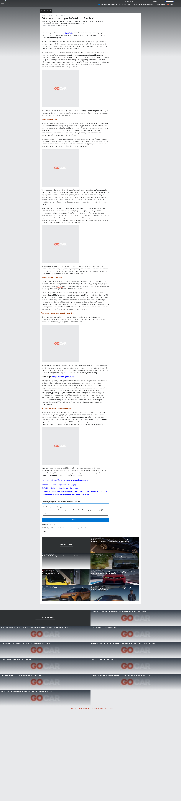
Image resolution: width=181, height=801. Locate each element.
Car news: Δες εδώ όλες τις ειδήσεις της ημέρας (59, 485)
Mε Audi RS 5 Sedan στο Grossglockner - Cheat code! (60, 488)
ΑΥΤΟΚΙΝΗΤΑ (112, 5)
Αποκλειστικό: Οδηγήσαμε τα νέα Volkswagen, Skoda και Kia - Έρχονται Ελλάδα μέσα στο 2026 (74, 491)
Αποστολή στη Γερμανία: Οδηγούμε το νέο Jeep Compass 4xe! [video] (65, 494)
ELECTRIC (102, 5)
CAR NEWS (122, 5)
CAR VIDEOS (161, 5)
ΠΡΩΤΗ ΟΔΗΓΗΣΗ (60, 16)
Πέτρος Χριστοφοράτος (49, 25)
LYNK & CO (53, 524)
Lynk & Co (68, 33)
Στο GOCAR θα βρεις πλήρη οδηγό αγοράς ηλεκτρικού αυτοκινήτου (65, 480)
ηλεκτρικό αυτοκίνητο (73, 528)
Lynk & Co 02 (59, 528)
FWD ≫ (170, 5)
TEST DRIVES (132, 5)
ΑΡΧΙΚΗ (44, 16)
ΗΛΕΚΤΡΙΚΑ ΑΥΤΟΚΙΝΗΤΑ (146, 5)
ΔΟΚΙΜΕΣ (46, 11)
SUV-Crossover (86, 528)
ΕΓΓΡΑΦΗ (75, 519)
